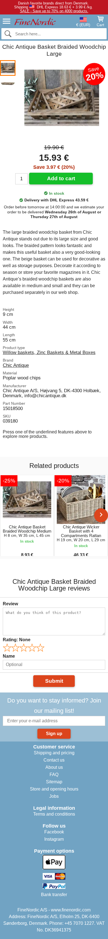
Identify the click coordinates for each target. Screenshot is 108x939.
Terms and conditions (54, 814)
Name (9, 656)
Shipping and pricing (54, 752)
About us (54, 767)
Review (10, 603)
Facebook (54, 832)
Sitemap (54, 781)
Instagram (54, 839)
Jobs (54, 796)
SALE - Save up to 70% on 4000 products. (54, 11)
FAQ (54, 774)
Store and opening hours (54, 789)
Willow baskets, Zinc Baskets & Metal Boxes (49, 352)
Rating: (16, 639)
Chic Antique (16, 365)
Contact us (54, 760)
